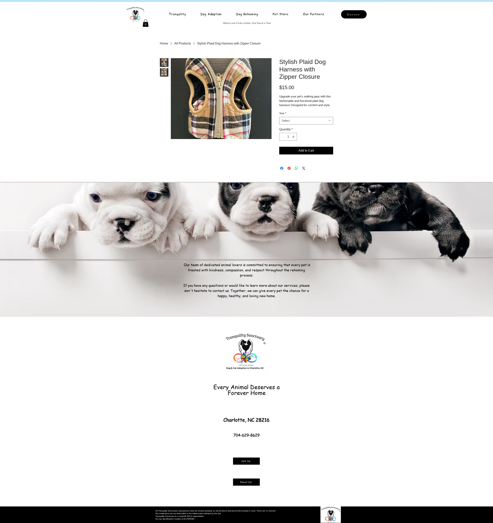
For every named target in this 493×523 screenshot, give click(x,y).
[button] (146, 23)
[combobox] (306, 120)
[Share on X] (303, 168)
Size (282, 113)
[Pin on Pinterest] (289, 168)
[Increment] (293, 136)
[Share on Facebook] (281, 168)
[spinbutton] (288, 136)
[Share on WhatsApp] (296, 168)
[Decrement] (282, 136)
